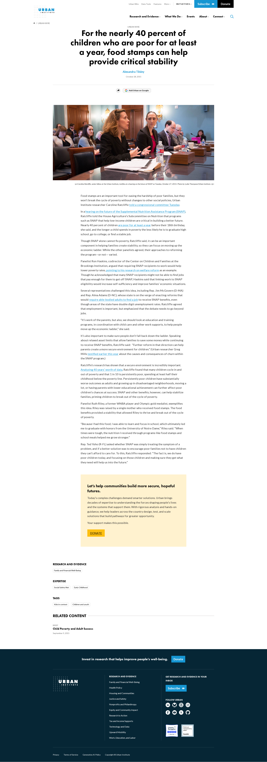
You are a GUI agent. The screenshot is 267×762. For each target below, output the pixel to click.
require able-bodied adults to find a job (113, 299)
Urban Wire (134, 27)
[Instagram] (188, 706)
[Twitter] (181, 713)
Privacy (56, 755)
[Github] (188, 713)
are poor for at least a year (134, 225)
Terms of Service (71, 755)
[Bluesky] (174, 706)
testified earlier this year (103, 353)
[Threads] (181, 706)
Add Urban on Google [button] (139, 90)
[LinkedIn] (168, 706)
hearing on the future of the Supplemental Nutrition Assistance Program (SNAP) (135, 211)
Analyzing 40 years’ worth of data (101, 369)
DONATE (96, 533)
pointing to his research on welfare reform (132, 270)
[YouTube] (174, 713)
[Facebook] (168, 713)
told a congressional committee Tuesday (154, 204)
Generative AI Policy (92, 755)
